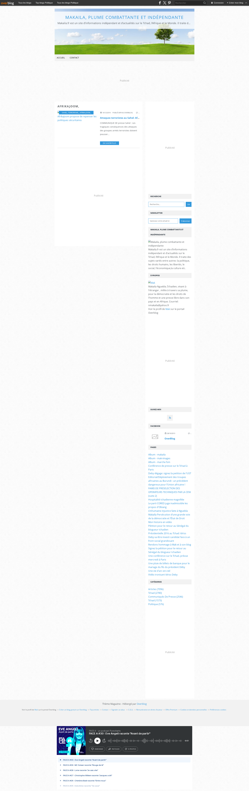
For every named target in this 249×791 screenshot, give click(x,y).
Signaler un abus (118, 709)
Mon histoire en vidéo (160, 522)
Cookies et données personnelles (193, 709)
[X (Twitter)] (164, 2)
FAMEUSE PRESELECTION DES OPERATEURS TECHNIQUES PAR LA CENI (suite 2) (169, 492)
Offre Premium (171, 709)
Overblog (142, 703)
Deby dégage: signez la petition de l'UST (169, 473)
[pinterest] (169, 2)
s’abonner (99, 749)
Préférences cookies (218, 709)
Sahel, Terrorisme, (70, 112)
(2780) (155, 593)
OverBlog (170, 438)
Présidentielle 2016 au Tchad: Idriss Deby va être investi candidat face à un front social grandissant (169, 537)
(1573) (155, 600)
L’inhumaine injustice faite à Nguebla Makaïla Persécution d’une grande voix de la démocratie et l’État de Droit (169, 514)
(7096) (156, 589)
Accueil (61, 57)
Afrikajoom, (85, 112)
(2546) (165, 596)
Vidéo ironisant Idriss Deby (163, 574)
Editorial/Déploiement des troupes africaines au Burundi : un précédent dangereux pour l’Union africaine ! (168, 480)
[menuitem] (61, 57)
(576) (156, 604)
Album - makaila (157, 454)
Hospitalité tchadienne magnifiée (166, 499)
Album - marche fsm (159, 462)
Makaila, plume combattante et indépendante (124, 17)
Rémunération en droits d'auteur (149, 709)
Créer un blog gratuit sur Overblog (73, 709)
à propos (132, 749)
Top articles (94, 709)
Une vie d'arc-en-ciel (159, 570)
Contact (74, 57)
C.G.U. (130, 709)
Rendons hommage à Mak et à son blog (169, 544)
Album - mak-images (159, 458)
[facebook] (160, 2)
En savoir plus (109, 143)
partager (115, 749)
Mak (167, 309)
